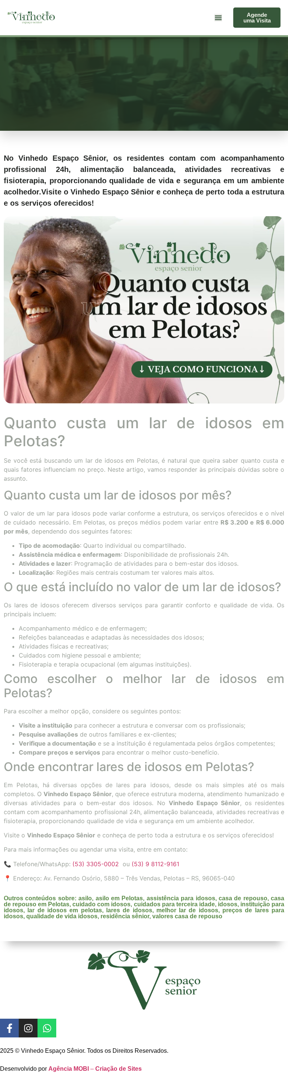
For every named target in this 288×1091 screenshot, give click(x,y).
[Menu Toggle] (218, 17)
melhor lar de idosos (187, 910)
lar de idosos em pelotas (64, 910)
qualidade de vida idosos (62, 916)
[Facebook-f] (9, 1028)
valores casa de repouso (187, 916)
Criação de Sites (118, 1069)
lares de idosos (129, 910)
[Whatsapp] (47, 1028)
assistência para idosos (181, 898)
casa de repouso (243, 898)
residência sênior (124, 916)
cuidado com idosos (101, 904)
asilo (85, 898)
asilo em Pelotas (119, 898)
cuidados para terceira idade (174, 904)
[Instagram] (28, 1028)
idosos (227, 904)
